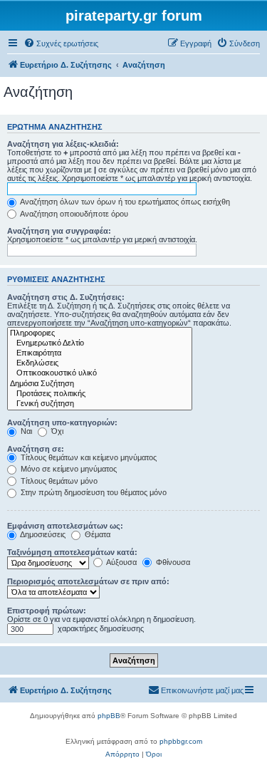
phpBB (109, 716)
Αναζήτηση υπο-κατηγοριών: (62, 422)
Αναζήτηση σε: (35, 449)
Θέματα (96, 534)
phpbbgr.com (180, 741)
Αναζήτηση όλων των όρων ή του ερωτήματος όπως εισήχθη (124, 201)
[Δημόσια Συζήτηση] (100, 384)
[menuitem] (60, 43)
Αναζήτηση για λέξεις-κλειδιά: (63, 144)
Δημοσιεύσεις (42, 534)
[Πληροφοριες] (100, 333)
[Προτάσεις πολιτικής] (100, 394)
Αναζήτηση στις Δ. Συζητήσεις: (66, 297)
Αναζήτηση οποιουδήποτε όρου (73, 213)
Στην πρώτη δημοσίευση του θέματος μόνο (93, 492)
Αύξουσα (121, 562)
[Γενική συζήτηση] (100, 404)
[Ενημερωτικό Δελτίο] (100, 343)
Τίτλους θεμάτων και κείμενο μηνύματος (88, 457)
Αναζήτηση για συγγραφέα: (59, 231)
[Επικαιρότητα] (100, 353)
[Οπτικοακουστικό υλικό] (100, 373)
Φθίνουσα (172, 562)
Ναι (25, 431)
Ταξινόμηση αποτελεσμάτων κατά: (72, 552)
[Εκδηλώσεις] (100, 363)
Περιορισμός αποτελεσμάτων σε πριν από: (88, 581)
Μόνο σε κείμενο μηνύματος (68, 469)
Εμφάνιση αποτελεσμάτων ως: (65, 525)
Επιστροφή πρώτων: (46, 610)
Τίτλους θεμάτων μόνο (58, 481)
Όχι (56, 431)
